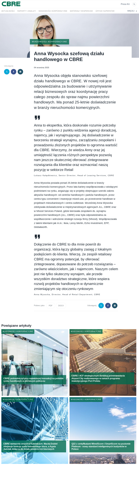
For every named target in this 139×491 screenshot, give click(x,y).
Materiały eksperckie (81, 11)
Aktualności (8, 11)
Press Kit (125, 4)
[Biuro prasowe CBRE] (11, 6)
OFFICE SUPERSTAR (105, 11)
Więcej (130, 11)
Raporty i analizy (26, 11)
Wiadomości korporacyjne (53, 11)
